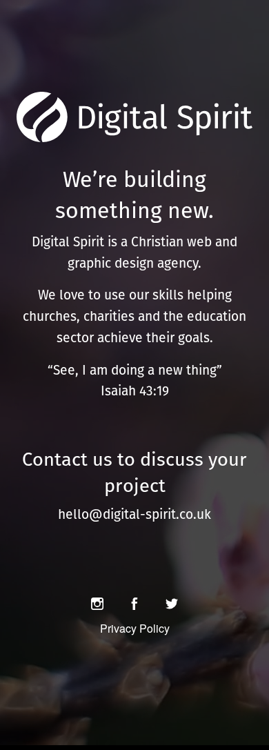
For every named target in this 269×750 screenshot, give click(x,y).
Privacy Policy (135, 628)
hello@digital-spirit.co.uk (134, 514)
